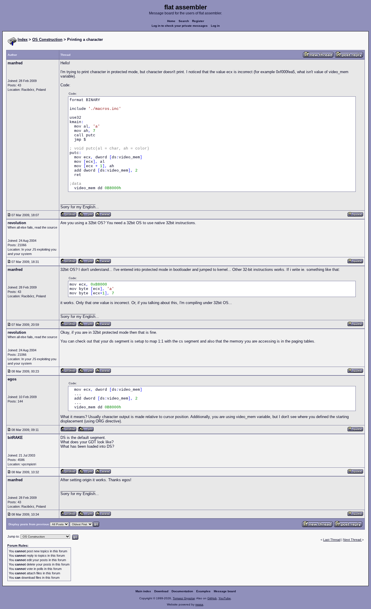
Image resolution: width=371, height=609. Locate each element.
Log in (215, 25)
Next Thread (352, 539)
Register (198, 21)
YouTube (224, 598)
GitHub (212, 598)
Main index (143, 591)
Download (161, 591)
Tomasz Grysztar (184, 598)
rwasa (199, 604)
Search (184, 21)
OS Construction (47, 39)
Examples (203, 591)
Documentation (182, 591)
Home (171, 21)
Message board (225, 591)
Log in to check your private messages (180, 25)
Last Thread (331, 539)
